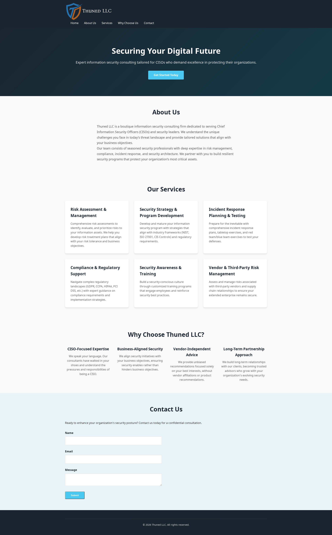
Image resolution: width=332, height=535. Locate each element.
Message (71, 470)
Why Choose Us (128, 23)
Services (107, 23)
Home (75, 23)
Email (69, 451)
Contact (149, 23)
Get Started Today (166, 75)
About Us (90, 23)
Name (69, 433)
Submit (75, 495)
